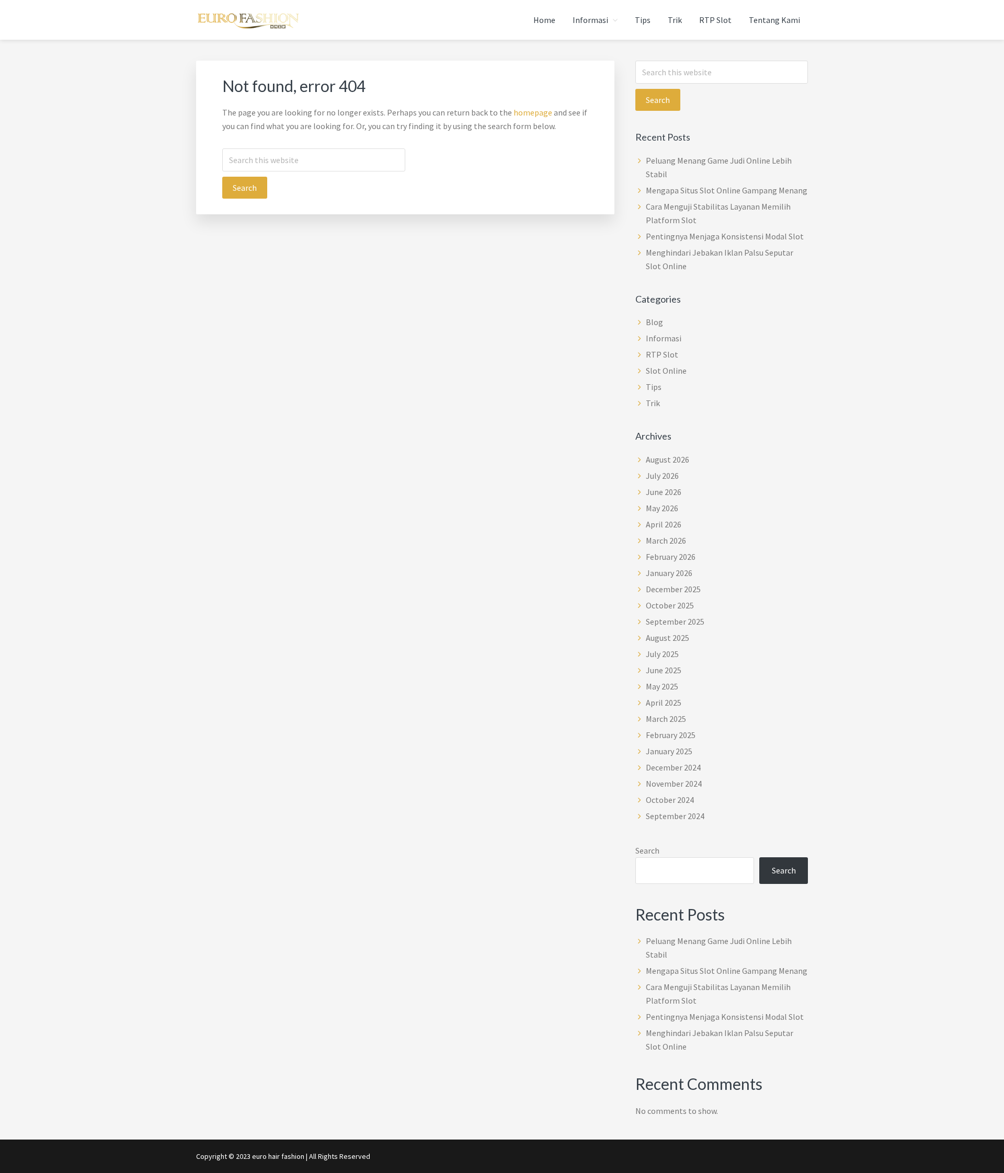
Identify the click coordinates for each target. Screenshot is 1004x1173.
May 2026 (662, 508)
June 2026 (663, 492)
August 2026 (667, 459)
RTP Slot (662, 354)
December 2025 (673, 589)
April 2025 (663, 702)
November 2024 (674, 783)
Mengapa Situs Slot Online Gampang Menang (726, 190)
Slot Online (666, 370)
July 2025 (662, 654)
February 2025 (670, 735)
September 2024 (675, 816)
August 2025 (667, 637)
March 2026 (666, 540)
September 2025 (675, 621)
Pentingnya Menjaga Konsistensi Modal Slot (725, 236)
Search (647, 850)
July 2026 (662, 475)
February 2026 (670, 556)
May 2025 (662, 686)
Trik (653, 403)
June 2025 (663, 670)
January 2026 (669, 573)
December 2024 (673, 767)
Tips (653, 387)
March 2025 (666, 719)
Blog (654, 322)
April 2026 (663, 524)
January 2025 (669, 751)
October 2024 (670, 800)
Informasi (663, 338)
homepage (533, 112)
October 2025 (670, 605)
